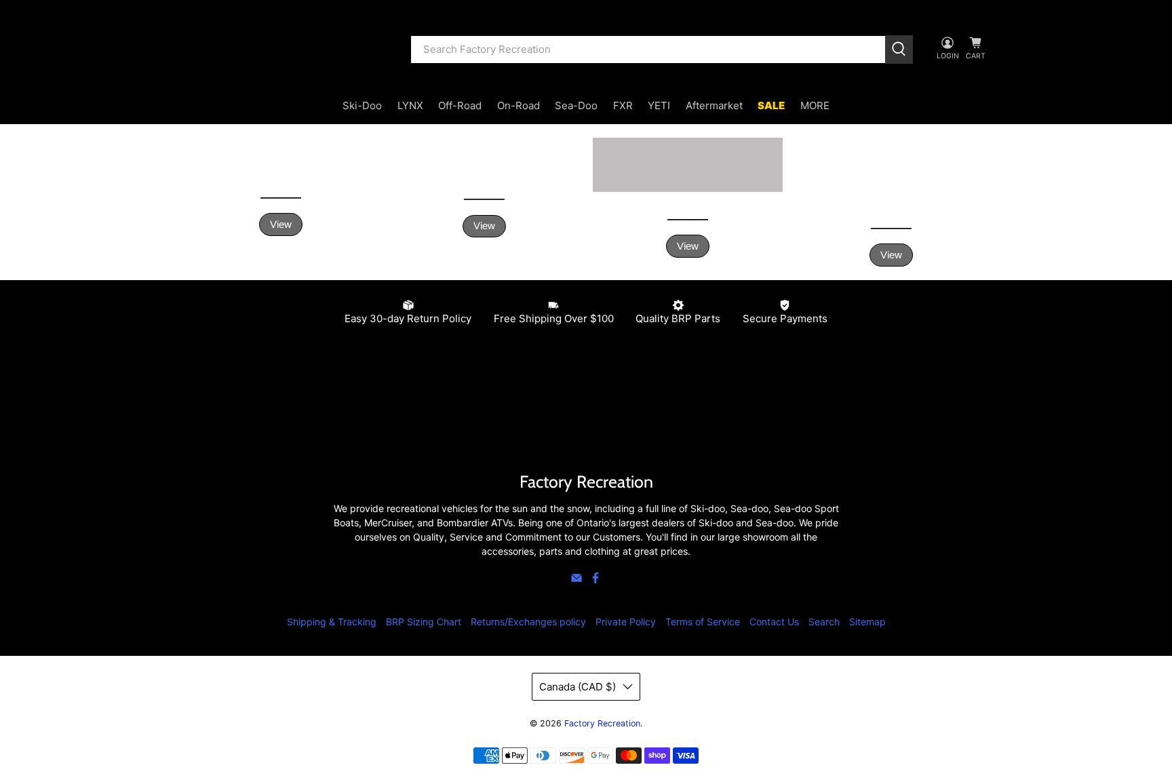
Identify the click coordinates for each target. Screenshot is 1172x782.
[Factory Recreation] (288, 49)
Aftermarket (714, 105)
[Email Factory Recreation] (576, 580)
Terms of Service (702, 621)
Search (824, 621)
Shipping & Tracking (331, 621)
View (281, 224)
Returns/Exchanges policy (528, 621)
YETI (659, 105)
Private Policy (625, 621)
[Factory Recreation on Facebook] (595, 580)
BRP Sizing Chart (423, 621)
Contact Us (774, 621)
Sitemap (867, 621)
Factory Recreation (602, 723)
